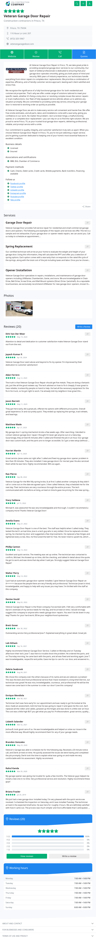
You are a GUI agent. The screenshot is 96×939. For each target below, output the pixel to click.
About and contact (12, 923)
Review (36, 56)
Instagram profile (18, 193)
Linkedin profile (17, 190)
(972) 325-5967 (17, 38)
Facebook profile (17, 183)
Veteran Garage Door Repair (27, 16)
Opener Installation (19, 270)
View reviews (26, 856)
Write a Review (83, 326)
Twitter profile (16, 186)
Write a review (69, 856)
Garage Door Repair (19, 222)
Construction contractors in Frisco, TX (24, 20)
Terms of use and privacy (15, 936)
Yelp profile (15, 200)
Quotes (84, 56)
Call (60, 56)
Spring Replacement (19, 246)
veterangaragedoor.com (22, 43)
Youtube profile (17, 196)
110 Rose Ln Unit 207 (20, 33)
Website (12, 56)
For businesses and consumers (18, 929)
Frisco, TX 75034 (18, 28)
